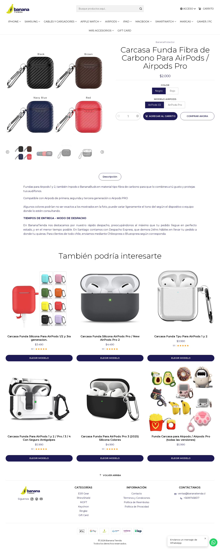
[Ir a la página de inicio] (18, 9)
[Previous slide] (8, 152)
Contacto (136, 493)
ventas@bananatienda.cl (191, 493)
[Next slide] (101, 152)
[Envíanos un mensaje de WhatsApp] (213, 542)
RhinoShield (83, 497)
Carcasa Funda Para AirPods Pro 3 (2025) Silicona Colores (110, 438)
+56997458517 (191, 497)
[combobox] (110, 8)
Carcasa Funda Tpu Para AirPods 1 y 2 (180, 336)
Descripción (110, 176)
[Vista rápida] (67, 298)
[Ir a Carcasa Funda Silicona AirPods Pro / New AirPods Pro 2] (110, 298)
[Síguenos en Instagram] (31, 499)
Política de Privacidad (137, 506)
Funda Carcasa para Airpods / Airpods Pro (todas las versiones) (181, 438)
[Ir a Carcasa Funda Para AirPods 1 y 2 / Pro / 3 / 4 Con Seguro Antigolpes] (39, 398)
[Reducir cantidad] (118, 116)
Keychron (83, 506)
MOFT (83, 502)
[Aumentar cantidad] (137, 116)
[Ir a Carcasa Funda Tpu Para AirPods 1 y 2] (180, 298)
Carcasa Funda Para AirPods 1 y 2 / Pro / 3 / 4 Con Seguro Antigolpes (39, 438)
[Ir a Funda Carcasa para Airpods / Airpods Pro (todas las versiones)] (180, 398)
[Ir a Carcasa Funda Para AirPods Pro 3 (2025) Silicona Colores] (110, 398)
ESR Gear (83, 493)
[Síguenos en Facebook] (36, 499)
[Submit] (140, 8)
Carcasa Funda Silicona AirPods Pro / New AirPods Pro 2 (110, 338)
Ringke (83, 511)
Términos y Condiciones (136, 497)
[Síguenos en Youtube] (41, 499)
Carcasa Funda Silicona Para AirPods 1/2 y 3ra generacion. (39, 338)
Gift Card (83, 515)
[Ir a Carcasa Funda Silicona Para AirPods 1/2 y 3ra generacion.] (39, 298)
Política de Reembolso (136, 502)
